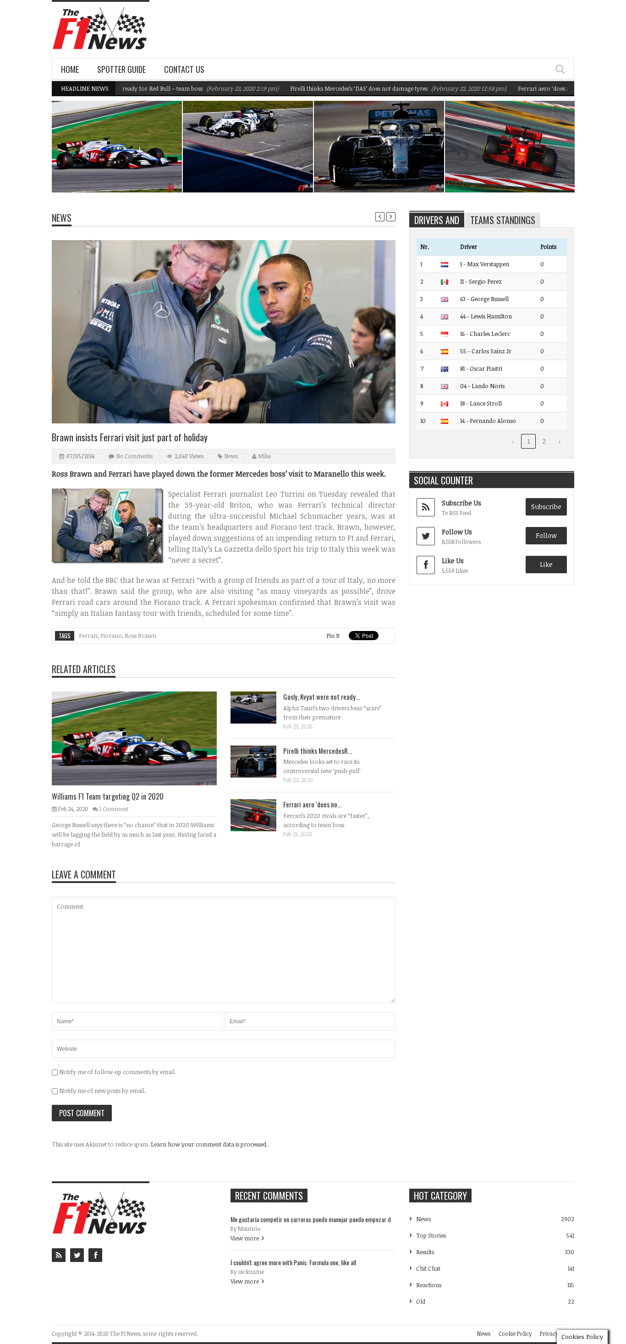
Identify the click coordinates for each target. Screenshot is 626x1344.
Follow (546, 535)
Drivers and (436, 220)
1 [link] (528, 441)
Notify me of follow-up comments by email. (117, 1072)
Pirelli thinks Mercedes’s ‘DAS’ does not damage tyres (329, 88)
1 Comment (113, 808)
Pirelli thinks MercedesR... (317, 751)
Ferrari (88, 635)
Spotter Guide (121, 69)
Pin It (333, 635)
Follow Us (457, 531)
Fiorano (111, 635)
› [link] (559, 441)
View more (245, 1238)
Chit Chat (428, 1268)
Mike (264, 456)
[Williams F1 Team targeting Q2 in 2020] (141, 737)
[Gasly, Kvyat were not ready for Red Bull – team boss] (260, 707)
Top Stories (431, 1235)
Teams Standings (502, 220)
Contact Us (184, 69)
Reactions (428, 1285)
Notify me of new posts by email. (102, 1090)
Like (546, 564)
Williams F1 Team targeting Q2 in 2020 (122, 169)
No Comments (134, 456)
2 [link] (544, 441)
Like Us (453, 560)
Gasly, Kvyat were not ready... (321, 696)
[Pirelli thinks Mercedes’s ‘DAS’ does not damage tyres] (260, 761)
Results (425, 1252)
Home (70, 69)
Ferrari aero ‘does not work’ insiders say (542, 88)
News (151, 152)
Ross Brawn (140, 635)
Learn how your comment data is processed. (209, 1144)
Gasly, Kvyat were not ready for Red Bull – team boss (250, 169)
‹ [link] (513, 441)
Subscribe (546, 506)
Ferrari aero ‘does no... (312, 804)
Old (420, 1301)
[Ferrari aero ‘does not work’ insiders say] (260, 814)
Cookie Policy (515, 1333)
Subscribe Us (461, 503)
